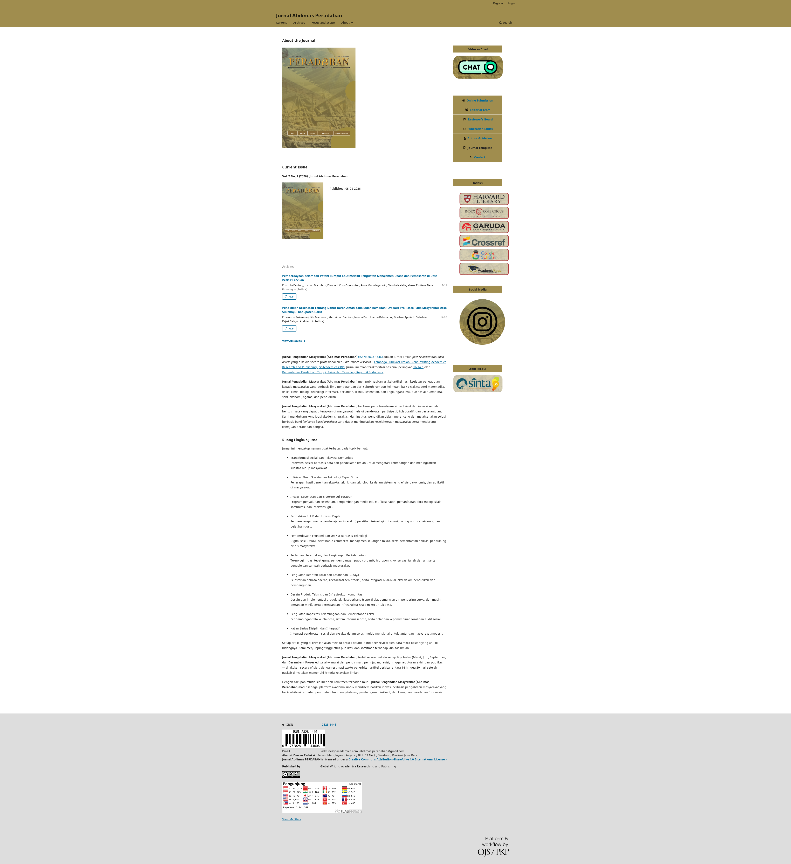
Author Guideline (479, 138)
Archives (299, 23)
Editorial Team (480, 110)
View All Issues (292, 341)
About (345, 23)
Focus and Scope (323, 23)
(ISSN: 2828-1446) (370, 357)
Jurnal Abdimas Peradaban (309, 15)
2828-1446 (328, 724)
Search (507, 23)
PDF (291, 296)
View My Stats (291, 819)
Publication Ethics (480, 129)
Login (511, 3)
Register (498, 3)
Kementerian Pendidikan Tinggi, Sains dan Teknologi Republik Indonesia (332, 372)
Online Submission (480, 100)
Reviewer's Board (480, 119)
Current (281, 23)
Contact (479, 157)
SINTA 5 (418, 367)
